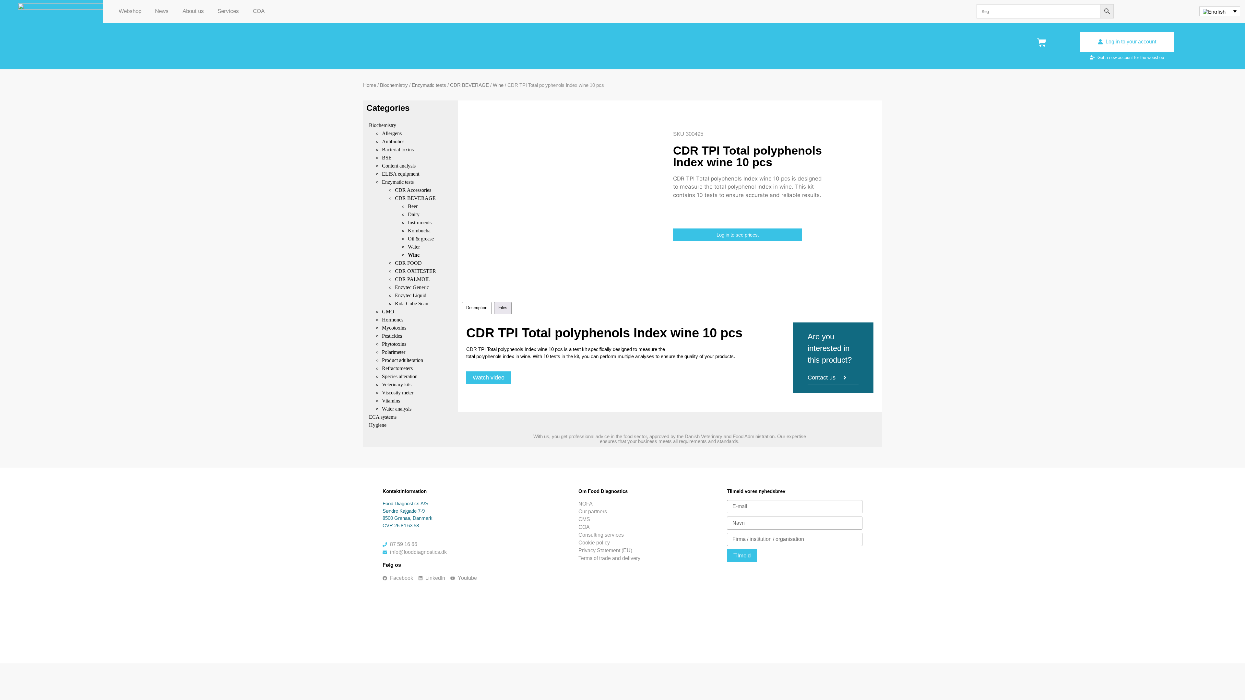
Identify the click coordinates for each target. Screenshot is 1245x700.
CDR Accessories (413, 190)
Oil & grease (421, 238)
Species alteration (400, 376)
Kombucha (419, 230)
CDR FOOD (408, 263)
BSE (387, 157)
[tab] (477, 308)
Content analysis (399, 166)
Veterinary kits (396, 384)
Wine (498, 85)
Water (414, 247)
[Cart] (1041, 42)
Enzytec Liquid (410, 295)
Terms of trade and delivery (609, 558)
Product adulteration (402, 360)
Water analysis (396, 409)
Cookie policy (594, 542)
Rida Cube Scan (411, 303)
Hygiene (377, 425)
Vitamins (391, 400)
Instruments (420, 222)
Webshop (130, 11)
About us (193, 11)
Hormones (392, 319)
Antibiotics (393, 141)
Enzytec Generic (412, 287)
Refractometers (397, 368)
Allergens (392, 133)
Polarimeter (393, 352)
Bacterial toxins (398, 149)
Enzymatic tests (429, 85)
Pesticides (392, 336)
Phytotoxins (394, 344)
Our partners (592, 511)
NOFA (585, 504)
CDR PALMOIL (412, 279)
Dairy (414, 214)
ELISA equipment (400, 174)
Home (369, 85)
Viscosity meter (397, 392)
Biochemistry (394, 85)
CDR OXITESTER (415, 271)
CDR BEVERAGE (469, 85)
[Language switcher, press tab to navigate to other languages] (1219, 11)
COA (259, 11)
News (162, 11)
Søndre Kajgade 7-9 (404, 511)
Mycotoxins (394, 328)
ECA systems (383, 417)
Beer (413, 206)
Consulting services (601, 535)
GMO (388, 311)
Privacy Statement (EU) (605, 550)
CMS (584, 519)
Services (228, 11)
